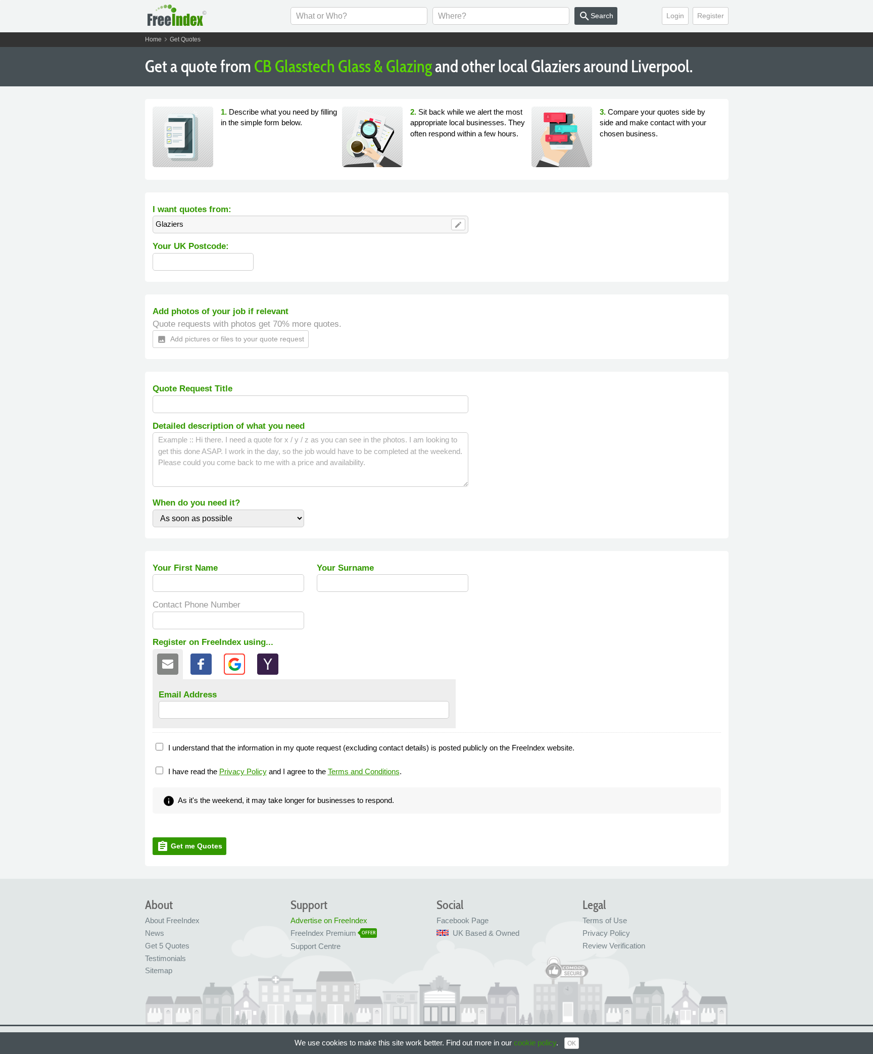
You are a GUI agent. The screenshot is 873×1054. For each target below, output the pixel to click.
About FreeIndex (172, 920)
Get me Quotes (189, 846)
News (154, 933)
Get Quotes (185, 39)
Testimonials (165, 958)
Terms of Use (605, 920)
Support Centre (315, 946)
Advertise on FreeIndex (328, 920)
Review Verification (614, 945)
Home (153, 39)
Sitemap (158, 970)
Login (675, 16)
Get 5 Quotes (167, 945)
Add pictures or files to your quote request (230, 339)
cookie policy (535, 1042)
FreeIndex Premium (323, 933)
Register (710, 16)
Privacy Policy (243, 771)
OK (571, 1043)
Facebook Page (463, 920)
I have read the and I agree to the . (285, 771)
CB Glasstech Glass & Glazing (343, 66)
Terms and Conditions (364, 771)
